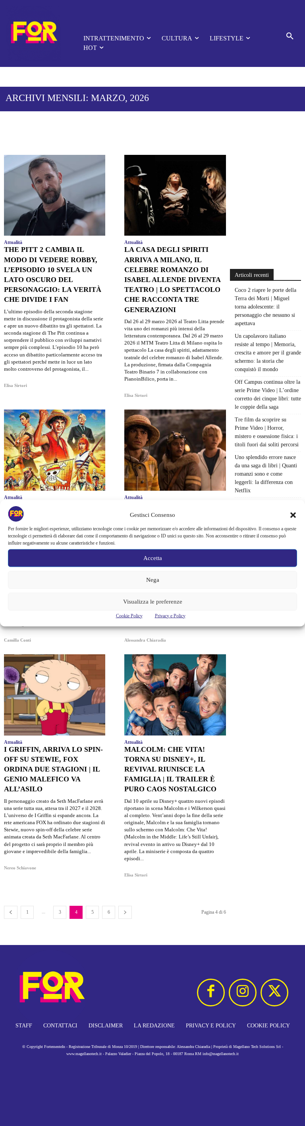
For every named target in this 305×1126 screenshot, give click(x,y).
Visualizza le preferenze (152, 601)
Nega (152, 580)
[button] (293, 515)
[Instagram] (243, 992)
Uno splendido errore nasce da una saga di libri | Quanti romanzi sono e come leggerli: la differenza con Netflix (266, 473)
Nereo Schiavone (20, 867)
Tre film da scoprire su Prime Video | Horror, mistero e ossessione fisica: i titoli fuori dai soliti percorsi (267, 432)
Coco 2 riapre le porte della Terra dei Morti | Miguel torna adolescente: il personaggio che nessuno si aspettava (265, 306)
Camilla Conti (17, 640)
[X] (274, 992)
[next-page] (125, 912)
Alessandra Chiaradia (145, 640)
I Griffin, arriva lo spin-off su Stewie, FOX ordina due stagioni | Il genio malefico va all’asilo (53, 769)
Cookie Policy (129, 615)
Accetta (152, 558)
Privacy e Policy (170, 615)
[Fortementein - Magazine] (33, 33)
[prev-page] (10, 912)
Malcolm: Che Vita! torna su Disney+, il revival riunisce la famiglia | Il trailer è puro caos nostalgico (170, 769)
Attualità (13, 242)
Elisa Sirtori (15, 385)
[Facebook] (211, 992)
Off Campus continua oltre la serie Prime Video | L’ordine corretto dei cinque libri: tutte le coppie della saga (268, 394)
